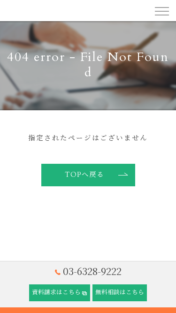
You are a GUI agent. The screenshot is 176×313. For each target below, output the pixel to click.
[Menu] (161, 10)
